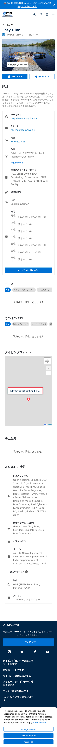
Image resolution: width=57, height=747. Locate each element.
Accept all (28, 741)
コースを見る (16, 76)
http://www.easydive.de (24, 118)
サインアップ (28, 642)
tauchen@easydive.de (23, 129)
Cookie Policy (39, 722)
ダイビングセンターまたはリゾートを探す (18, 662)
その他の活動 (43, 76)
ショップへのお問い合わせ (28, 270)
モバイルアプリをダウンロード (18, 698)
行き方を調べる (17, 162)
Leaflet (49, 425)
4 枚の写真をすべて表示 (17, 64)
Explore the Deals (27, 6)
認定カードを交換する (14, 669)
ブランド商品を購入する (16, 691)
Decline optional (29, 735)
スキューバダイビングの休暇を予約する (18, 683)
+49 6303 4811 (18, 141)
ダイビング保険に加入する (17, 675)
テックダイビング (46, 290)
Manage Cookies (28, 729)
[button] (28, 399)
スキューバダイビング (23, 290)
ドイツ (9, 25)
